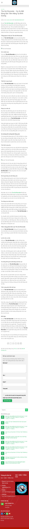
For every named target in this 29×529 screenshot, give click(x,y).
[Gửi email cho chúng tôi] (4, 513)
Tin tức (2, 9)
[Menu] (2, 2)
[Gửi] (26, 409)
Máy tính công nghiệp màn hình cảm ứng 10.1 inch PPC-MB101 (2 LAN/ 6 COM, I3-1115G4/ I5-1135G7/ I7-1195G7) (16, 448)
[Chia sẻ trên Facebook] (11, 343)
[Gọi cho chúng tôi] (7, 513)
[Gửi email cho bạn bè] (16, 343)
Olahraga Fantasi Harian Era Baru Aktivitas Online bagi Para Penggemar (16, 458)
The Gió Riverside (8, 23)
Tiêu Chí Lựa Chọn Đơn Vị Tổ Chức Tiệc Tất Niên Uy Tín (16, 432)
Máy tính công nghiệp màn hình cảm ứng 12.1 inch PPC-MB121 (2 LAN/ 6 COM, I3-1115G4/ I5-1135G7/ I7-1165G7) (16, 417)
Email (4, 382)
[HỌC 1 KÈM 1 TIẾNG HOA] (14, 2)
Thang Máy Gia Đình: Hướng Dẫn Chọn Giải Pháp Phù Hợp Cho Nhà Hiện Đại (15, 437)
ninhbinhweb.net (19, 20)
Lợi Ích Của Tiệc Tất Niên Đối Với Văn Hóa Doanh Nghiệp (15, 422)
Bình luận (5, 363)
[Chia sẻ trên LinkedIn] (21, 343)
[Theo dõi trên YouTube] (9, 513)
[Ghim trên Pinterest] (18, 343)
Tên (4, 375)
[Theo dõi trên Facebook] (2, 513)
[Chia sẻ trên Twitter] (13, 343)
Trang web (5, 388)
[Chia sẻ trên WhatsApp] (8, 343)
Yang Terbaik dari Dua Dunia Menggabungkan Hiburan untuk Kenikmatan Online (15, 462)
